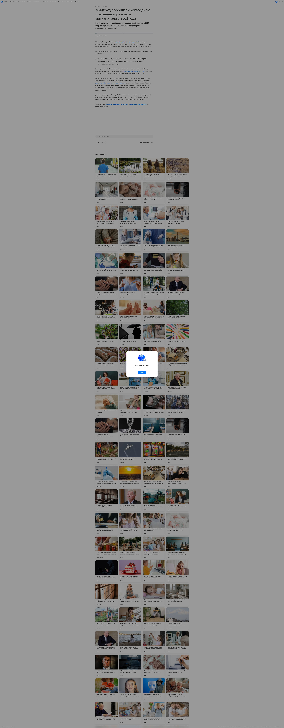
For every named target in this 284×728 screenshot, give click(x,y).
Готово (142, 372)
